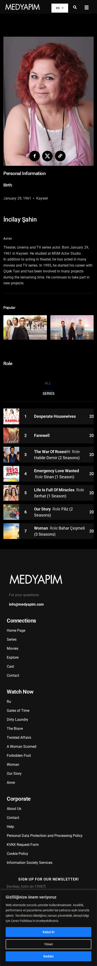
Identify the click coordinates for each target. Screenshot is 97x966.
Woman (41, 528)
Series (11, 639)
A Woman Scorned (21, 746)
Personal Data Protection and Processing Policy (45, 835)
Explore (12, 657)
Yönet (48, 944)
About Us (14, 808)
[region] (48, 928)
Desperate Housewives (55, 416)
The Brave (15, 728)
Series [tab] (49, 393)
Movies (12, 648)
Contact (13, 675)
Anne (11, 782)
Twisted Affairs (19, 737)
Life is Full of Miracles (54, 489)
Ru (9, 701)
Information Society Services (29, 862)
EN (58, 8)
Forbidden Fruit (19, 755)
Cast (10, 666)
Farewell (42, 435)
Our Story (43, 509)
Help (10, 826)
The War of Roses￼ (52, 451)
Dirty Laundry (17, 719)
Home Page (16, 630)
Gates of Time (18, 710)
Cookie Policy (17, 853)
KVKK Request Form (23, 844)
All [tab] (48, 383)
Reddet (48, 956)
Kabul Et (49, 932)
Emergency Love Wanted (56, 470)
